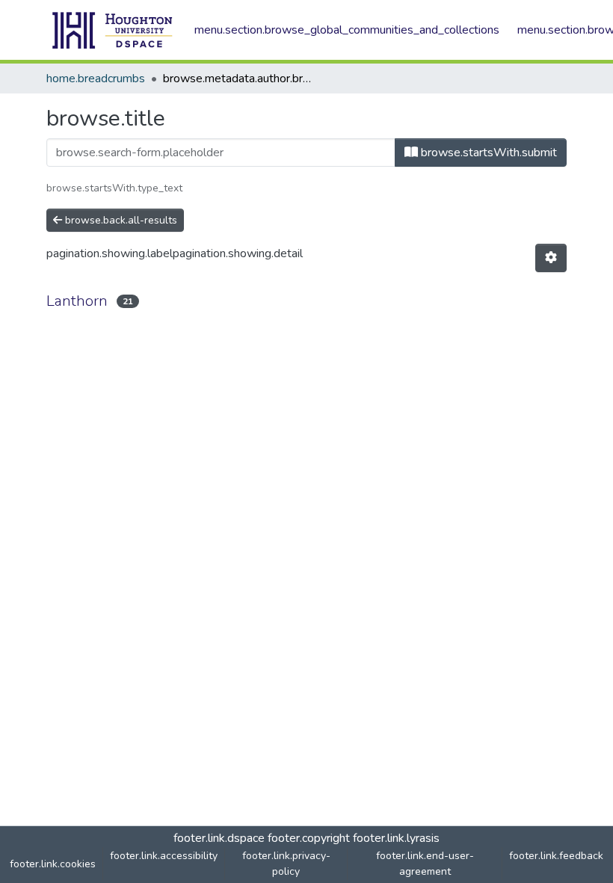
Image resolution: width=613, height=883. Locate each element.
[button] (112, 29)
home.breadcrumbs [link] (95, 78)
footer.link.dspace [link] (219, 838)
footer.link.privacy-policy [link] (286, 864)
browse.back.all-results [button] (119, 220)
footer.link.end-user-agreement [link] (425, 864)
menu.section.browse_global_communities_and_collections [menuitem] (346, 30)
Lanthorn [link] (77, 301)
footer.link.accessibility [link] (164, 856)
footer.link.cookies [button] (53, 864)
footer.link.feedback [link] (556, 856)
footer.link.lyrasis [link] (396, 838)
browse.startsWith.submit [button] (487, 152)
